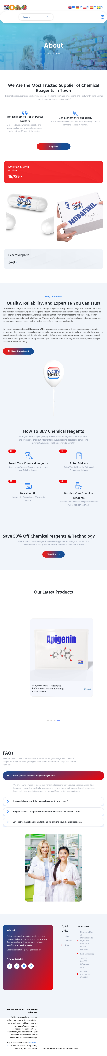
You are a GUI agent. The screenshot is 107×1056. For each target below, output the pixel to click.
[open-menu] (101, 17)
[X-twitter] (9, 965)
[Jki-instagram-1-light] (17, 965)
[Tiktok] (31, 965)
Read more (76, 130)
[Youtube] (24, 965)
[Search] (48, 17)
